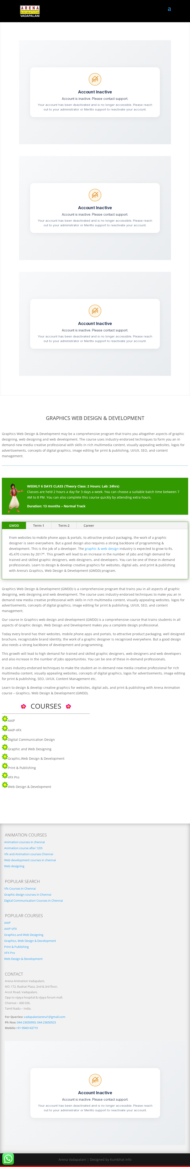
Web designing (14, 866)
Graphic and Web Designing (29, 749)
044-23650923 (46, 1022)
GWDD (14, 525)
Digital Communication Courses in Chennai (33, 901)
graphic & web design (102, 548)
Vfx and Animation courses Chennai (28, 854)
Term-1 (38, 525)
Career (89, 525)
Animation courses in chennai (24, 842)
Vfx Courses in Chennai (20, 889)
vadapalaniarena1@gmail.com (44, 1017)
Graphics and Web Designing (23, 935)
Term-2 (64, 525)
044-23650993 (26, 1022)
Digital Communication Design (31, 739)
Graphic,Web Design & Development (36, 758)
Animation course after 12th (23, 848)
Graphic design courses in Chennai (27, 895)
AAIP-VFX (14, 730)
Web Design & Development (29, 786)
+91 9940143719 (27, 1028)
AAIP (11, 720)
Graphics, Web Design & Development (30, 941)
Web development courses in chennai (30, 860)
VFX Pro (13, 777)
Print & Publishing (22, 768)
